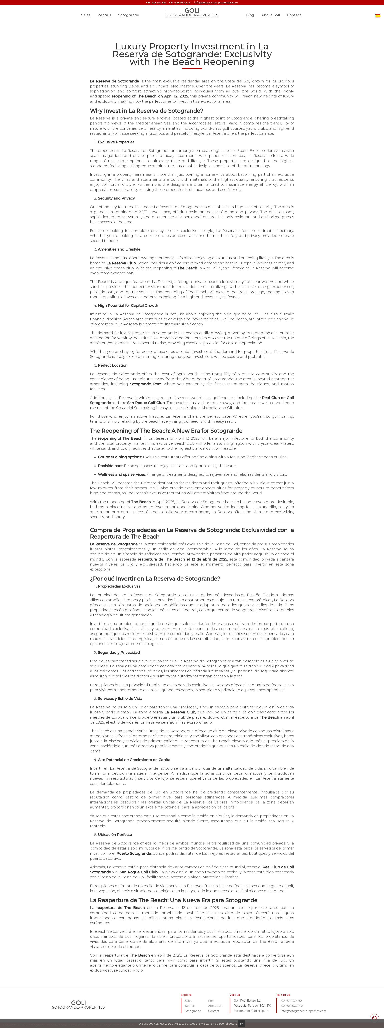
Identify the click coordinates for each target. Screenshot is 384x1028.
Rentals (104, 15)
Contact (294, 15)
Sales (85, 15)
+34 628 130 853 (156, 2)
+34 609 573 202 (179, 2)
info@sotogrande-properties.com (304, 1011)
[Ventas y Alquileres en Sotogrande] (378, 13)
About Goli (270, 15)
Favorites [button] (292, 6)
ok (241, 1023)
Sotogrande (128, 15)
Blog (250, 15)
